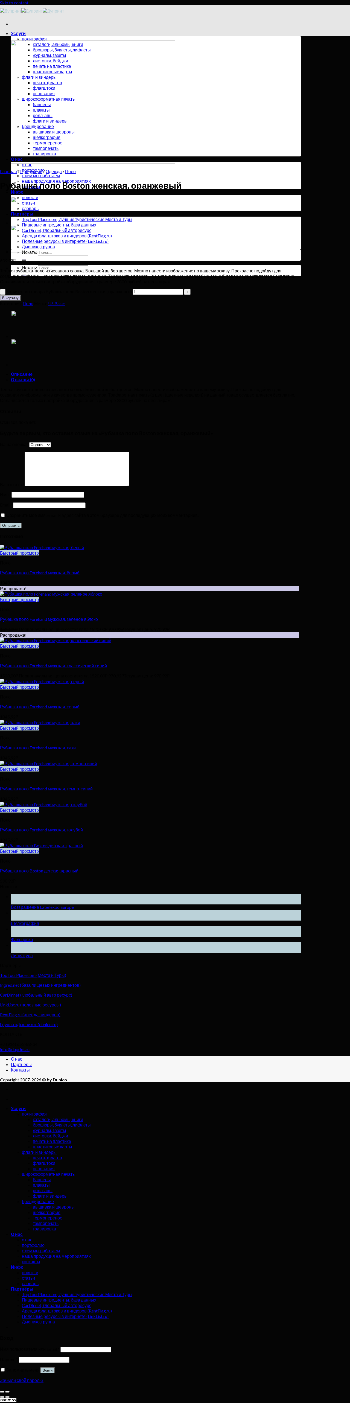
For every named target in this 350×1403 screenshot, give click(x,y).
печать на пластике (52, 1141)
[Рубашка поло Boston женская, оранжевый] (24, 222)
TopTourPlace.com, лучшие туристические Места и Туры (77, 219)
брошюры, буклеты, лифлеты (62, 1124)
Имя (5, 494)
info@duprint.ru (15, 1049)
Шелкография (25, 923)
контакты (31, 1261)
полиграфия (34, 38)
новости (30, 1272)
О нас (16, 1058)
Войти (47, 1370)
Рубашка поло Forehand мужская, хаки (38, 747)
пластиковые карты (52, 1146)
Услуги (18, 33)
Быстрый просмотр (19, 552)
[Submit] (24, 260)
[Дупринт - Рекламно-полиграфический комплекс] (32, 10)
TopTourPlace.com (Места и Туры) (33, 975)
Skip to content (14, 2)
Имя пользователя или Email (30, 1349)
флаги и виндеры (39, 1152)
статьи (28, 1277)
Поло (70, 171)
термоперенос (47, 1217)
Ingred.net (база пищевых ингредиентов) (40, 985)
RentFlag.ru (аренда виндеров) (30, 1014)
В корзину (10, 298)
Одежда (54, 171)
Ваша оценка (14, 444)
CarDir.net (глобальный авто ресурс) (36, 994)
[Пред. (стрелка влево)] (2, 1397)
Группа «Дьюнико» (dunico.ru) (29, 1024)
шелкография (46, 1212)
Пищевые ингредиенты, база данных (59, 224)
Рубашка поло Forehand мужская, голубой (41, 829)
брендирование (38, 1201)
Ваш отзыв (12, 484)
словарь (30, 1283)
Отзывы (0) (23, 379)
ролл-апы (42, 1190)
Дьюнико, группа (38, 246)
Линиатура (22, 955)
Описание (22, 374)
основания (44, 1168)
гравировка (44, 1228)
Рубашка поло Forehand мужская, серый (40, 706)
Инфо (17, 191)
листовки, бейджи (50, 1135)
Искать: (29, 267)
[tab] (156, 374)
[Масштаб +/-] (7, 1392)
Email (6, 504)
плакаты (41, 1184)
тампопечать (46, 1223)
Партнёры (21, 1064)
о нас (27, 164)
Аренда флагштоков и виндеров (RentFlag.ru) (67, 235)
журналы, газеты (49, 1130)
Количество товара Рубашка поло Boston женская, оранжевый (69, 291)
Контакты (20, 1069)
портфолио (33, 1245)
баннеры (42, 1179)
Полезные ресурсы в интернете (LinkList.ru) (65, 241)
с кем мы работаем (41, 175)
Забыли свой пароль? (21, 1380)
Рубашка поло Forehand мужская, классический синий (53, 665)
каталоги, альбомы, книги (58, 1119)
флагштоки (44, 1163)
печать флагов (47, 1157)
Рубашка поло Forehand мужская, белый (40, 572)
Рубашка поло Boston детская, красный (39, 870)
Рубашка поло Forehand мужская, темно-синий (46, 788)
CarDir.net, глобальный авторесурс (56, 230)
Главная (8, 171)
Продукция (31, 171)
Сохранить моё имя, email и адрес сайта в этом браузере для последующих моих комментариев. (102, 515)
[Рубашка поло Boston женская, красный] (24, 250)
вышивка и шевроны (54, 1206)
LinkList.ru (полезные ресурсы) (30, 1004)
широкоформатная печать (48, 1174)
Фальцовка (22, 939)
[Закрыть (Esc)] (2, 1392)
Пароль (9, 1359)
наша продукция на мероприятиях (56, 1256)
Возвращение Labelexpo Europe (42, 907)
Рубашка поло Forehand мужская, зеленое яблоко (49, 619)
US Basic (56, 303)
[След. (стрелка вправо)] (7, 1397)
